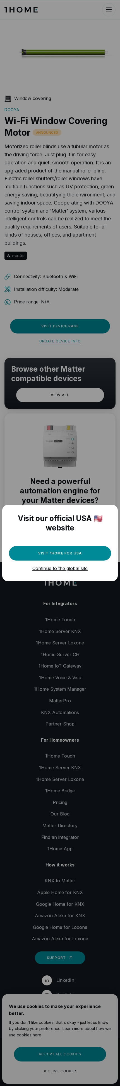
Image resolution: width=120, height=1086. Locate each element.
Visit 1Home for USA (60, 553)
